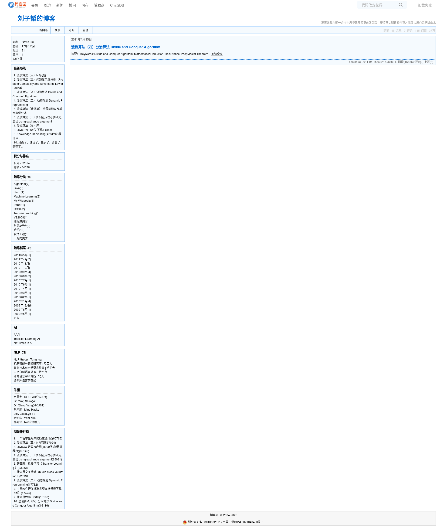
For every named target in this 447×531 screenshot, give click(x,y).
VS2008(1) (20, 217)
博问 (72, 5)
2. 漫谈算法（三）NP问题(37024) (35, 442)
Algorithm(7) (21, 184)
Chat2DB (117, 5)
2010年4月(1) (22, 288)
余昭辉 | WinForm (25, 418)
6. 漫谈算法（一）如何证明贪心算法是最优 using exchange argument (37, 119)
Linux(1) (19, 192)
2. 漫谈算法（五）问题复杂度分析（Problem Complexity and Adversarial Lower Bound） (38, 83)
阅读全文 (217, 54)
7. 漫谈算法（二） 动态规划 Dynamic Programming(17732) (38, 482)
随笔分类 (20, 176)
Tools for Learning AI (27, 338)
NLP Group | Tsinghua (28, 359)
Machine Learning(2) (27, 196)
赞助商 (99, 5)
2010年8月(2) (22, 276)
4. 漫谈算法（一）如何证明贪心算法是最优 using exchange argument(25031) (37, 457)
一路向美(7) (21, 238)
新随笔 (43, 30)
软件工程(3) (21, 234)
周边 (47, 5)
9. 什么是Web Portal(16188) (31, 497)
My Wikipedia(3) (24, 200)
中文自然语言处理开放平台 (30, 372)
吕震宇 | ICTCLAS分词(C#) (30, 397)
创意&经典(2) (22, 226)
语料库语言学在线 (25, 380)
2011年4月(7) (22, 259)
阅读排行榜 (21, 431)
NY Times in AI (23, 343)
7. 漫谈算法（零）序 (26, 125)
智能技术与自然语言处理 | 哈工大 (34, 368)
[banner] (15, 5)
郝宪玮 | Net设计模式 (27, 422)
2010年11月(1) (23, 263)
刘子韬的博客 (36, 18)
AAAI (17, 334)
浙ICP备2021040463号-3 (247, 522)
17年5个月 (28, 46)
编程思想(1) (21, 221)
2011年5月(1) (22, 255)
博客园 (214, 515)
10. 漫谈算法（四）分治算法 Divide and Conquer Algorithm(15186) (37, 503)
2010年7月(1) (22, 280)
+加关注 (18, 59)
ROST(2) (19, 209)
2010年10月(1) (23, 267)
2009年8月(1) (22, 309)
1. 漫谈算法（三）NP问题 (30, 75)
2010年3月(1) (22, 293)
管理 (85, 30)
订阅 (71, 30)
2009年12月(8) (23, 305)
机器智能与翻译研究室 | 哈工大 (33, 363)
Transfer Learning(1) (27, 213)
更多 (16, 318)
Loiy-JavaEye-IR (24, 413)
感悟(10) (19, 230)
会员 (34, 5)
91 (23, 50)
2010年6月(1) (22, 284)
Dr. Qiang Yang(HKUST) (29, 405)
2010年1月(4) (22, 301)
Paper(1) (19, 205)
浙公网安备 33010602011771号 (208, 522)
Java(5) (18, 188)
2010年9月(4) (22, 272)
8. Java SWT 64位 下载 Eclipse (33, 130)
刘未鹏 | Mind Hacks (26, 409)
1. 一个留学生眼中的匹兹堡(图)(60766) (38, 438)
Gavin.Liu (28, 42)
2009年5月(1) (22, 314)
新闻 (59, 5)
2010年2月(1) (22, 297)
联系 (57, 30)
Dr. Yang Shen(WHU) (27, 401)
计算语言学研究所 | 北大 (29, 376)
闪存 (84, 5)
